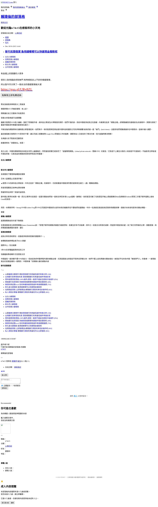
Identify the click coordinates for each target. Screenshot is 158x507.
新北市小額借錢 (11, 64)
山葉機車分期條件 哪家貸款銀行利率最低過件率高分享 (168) (28, 274)
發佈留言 (4, 388)
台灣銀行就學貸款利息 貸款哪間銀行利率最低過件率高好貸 (27, 277)
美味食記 (17, 367)
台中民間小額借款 (12, 67)
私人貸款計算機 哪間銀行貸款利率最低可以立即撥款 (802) (27, 292)
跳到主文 (4, 22)
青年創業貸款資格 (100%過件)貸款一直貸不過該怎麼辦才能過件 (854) (31, 279)
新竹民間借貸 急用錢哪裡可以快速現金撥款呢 (31, 51)
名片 (7, 42)
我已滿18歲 (5, 503)
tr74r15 (3, 349)
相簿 (7, 37)
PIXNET (63, 477)
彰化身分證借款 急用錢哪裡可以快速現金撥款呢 (23, 287)
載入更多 (4, 375)
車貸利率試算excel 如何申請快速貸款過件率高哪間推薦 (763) (28, 284)
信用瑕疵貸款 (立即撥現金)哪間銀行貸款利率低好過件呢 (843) (28, 290)
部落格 (7, 40)
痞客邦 (14, 361)
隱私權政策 (91, 477)
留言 (19, 361)
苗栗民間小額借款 (12, 59)
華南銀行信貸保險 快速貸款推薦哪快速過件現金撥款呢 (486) (28, 282)
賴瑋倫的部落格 (13, 17)
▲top (3, 371)
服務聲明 (99, 477)
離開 (12, 503)
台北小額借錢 (10, 57)
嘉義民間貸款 (10, 62)
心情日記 (18, 33)
